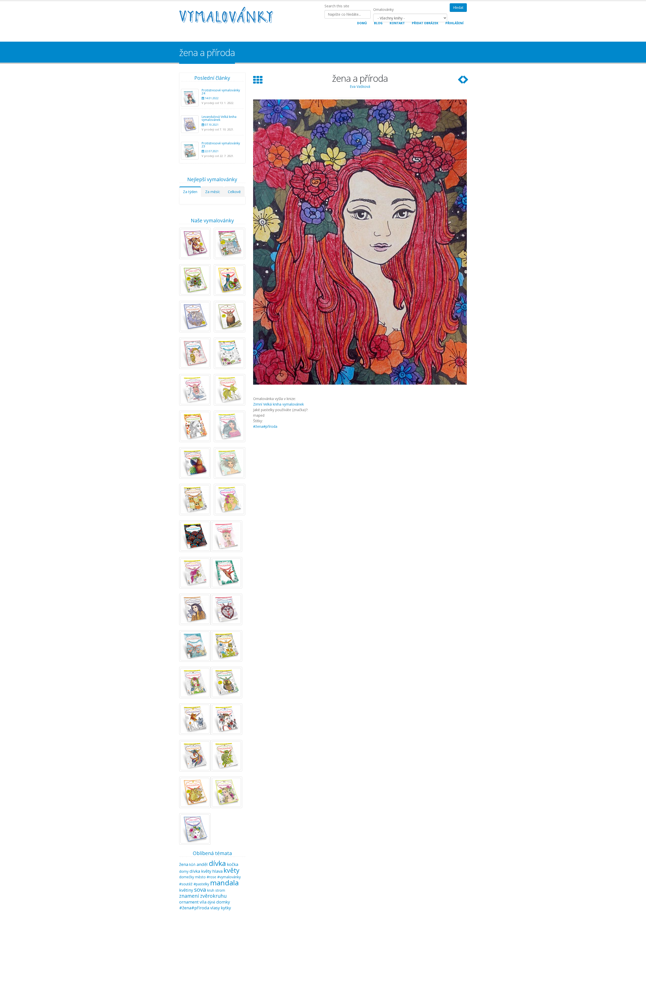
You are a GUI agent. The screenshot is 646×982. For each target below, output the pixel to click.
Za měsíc (212, 191)
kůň (192, 864)
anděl (202, 864)
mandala (224, 882)
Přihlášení (454, 23)
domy (184, 871)
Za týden (190, 191)
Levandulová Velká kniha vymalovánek (219, 118)
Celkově (234, 191)
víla (203, 902)
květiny (186, 890)
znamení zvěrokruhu (203, 895)
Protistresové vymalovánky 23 (221, 144)
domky (223, 902)
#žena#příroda (194, 908)
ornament (189, 902)
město (200, 876)
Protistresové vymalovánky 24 (221, 91)
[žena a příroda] (360, 242)
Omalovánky (383, 9)
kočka (232, 864)
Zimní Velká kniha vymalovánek (278, 404)
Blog (378, 23)
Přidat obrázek (425, 23)
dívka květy (200, 871)
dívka (217, 863)
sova (200, 889)
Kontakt (397, 23)
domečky (186, 876)
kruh (210, 890)
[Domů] (229, 15)
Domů (362, 23)
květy (231, 870)
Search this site (337, 6)
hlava (217, 871)
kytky (226, 908)
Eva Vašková (360, 86)
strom (220, 890)
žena (183, 864)
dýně (211, 902)
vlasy (215, 908)
